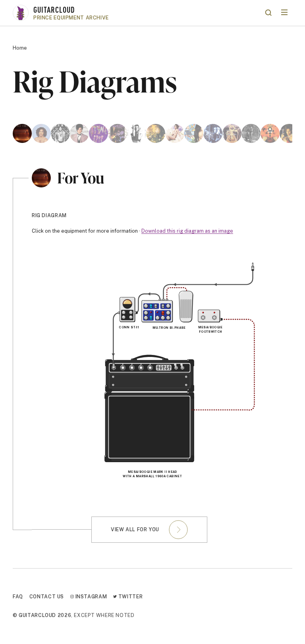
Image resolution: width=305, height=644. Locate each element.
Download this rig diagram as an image (187, 231)
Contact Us (46, 597)
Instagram (90, 597)
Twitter (130, 597)
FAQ (18, 597)
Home (20, 48)
